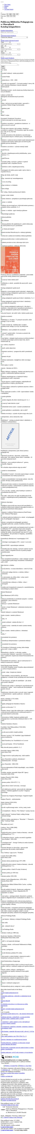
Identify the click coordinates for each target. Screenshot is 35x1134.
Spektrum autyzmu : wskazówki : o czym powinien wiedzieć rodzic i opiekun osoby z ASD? (15, 1017)
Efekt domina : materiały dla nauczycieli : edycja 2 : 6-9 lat (17, 1031)
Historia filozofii (5, 1001)
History (6, 6)
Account (8, 9)
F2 (14, 16)
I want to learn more (7, 1127)
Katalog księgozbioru (7, 30)
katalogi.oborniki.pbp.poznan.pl (10, 1098)
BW (10, 14)
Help (5, 8)
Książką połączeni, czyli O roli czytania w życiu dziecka (17, 1052)
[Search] (1, 34)
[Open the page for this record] (17, 71)
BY (17, 14)
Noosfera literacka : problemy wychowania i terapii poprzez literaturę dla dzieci (15, 1043)
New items (7, 4)
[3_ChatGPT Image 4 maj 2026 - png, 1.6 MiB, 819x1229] (11, 1117)
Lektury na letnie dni (6, 1076)
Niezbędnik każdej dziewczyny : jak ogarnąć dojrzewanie (17, 1013)
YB (14, 14)
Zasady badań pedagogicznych (9, 992)
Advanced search (5, 35)
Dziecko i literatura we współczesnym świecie (14, 1039)
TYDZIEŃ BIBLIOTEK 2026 (9, 1105)
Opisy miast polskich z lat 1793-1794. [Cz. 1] (13, 1036)
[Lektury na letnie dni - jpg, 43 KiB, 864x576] (8, 1100)
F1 (11, 16)
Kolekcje (13, 35)
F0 (8, 16)
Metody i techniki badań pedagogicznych (12, 1009)
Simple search (5, 40)
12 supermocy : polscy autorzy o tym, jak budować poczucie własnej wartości (15, 1022)
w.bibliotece (5, 1070)
